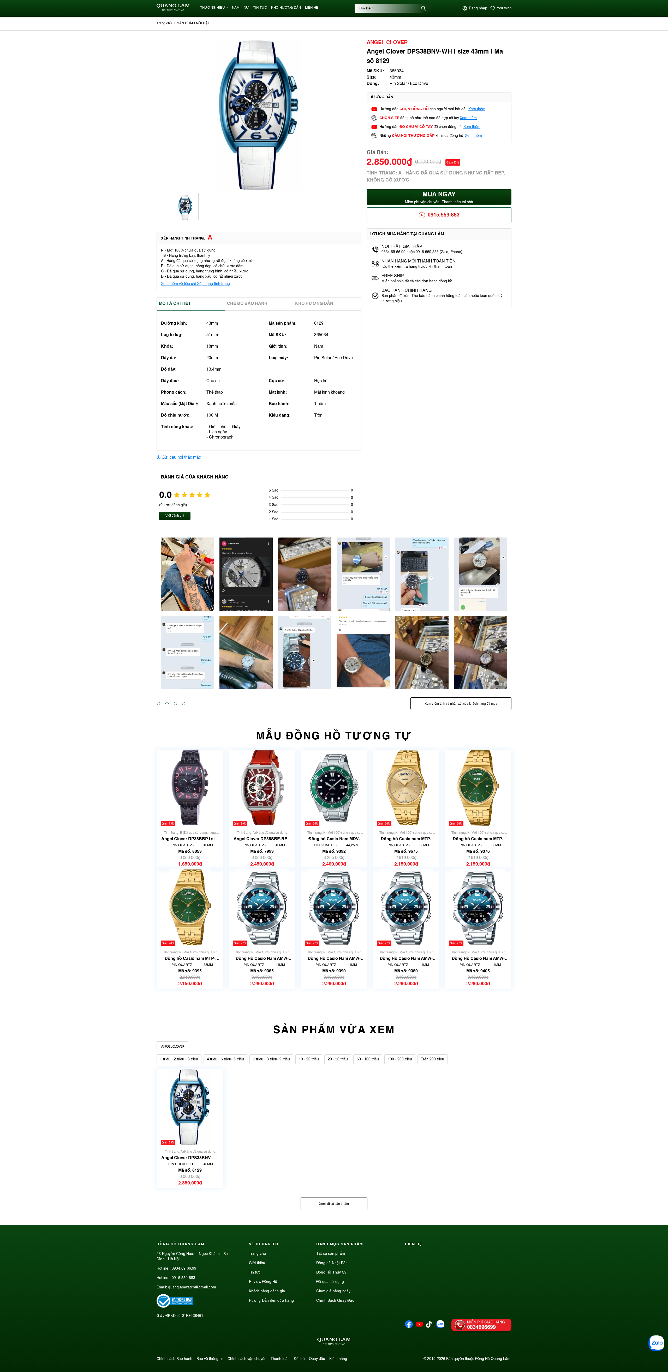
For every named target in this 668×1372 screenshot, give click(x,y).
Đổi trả (299, 1359)
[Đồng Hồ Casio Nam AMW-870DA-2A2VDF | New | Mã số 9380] (406, 907)
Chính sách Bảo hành (174, 1359)
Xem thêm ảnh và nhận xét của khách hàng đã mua (461, 703)
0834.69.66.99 (184, 1268)
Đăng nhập (478, 8)
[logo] (173, 10)
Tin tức (255, 1272)
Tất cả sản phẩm (330, 1254)
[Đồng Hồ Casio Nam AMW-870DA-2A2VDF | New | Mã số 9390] (334, 907)
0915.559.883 (444, 215)
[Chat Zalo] (656, 1343)
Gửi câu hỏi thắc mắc (181, 458)
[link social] (175, 1307)
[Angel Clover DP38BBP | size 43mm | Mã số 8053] (190, 788)
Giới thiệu (257, 1263)
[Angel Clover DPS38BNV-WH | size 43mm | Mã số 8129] (190, 1107)
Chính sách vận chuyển (247, 1359)
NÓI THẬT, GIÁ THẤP (401, 247)
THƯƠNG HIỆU (212, 7)
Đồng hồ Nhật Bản (332, 1263)
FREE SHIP (392, 276)
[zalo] (440, 1327)
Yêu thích (504, 8)
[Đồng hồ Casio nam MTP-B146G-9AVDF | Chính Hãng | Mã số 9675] (406, 788)
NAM (236, 7)
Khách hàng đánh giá (267, 1291)
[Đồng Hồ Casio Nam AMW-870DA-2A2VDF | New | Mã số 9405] (478, 907)
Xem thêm (476, 109)
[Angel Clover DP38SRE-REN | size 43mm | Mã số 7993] (262, 788)
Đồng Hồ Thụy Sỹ (331, 1272)
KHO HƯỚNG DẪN (286, 7)
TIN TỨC (260, 7)
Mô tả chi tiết (175, 304)
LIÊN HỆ (311, 7)
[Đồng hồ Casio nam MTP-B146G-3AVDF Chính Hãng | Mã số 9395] (190, 907)
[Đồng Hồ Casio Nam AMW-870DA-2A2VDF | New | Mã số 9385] (262, 907)
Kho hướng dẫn (314, 304)
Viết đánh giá (174, 515)
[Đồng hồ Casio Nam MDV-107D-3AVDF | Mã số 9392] (334, 788)
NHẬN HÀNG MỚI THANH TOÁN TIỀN (418, 261)
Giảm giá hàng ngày (333, 1291)
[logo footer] (334, 1342)
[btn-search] (423, 8)
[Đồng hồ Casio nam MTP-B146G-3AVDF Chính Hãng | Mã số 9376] (478, 788)
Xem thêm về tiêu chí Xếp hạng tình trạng (195, 284)
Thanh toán (280, 1359)
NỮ (246, 7)
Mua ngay (439, 198)
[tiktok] (429, 1326)
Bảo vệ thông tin (209, 1359)
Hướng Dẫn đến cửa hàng (271, 1301)
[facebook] (409, 1327)
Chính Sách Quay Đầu (335, 1301)
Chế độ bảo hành (247, 304)
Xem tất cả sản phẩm (334, 1204)
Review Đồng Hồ (263, 1282)
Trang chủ (257, 1254)
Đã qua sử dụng (330, 1282)
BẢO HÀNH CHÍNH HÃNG (407, 291)
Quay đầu (317, 1359)
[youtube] (419, 1327)
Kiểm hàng (338, 1359)
